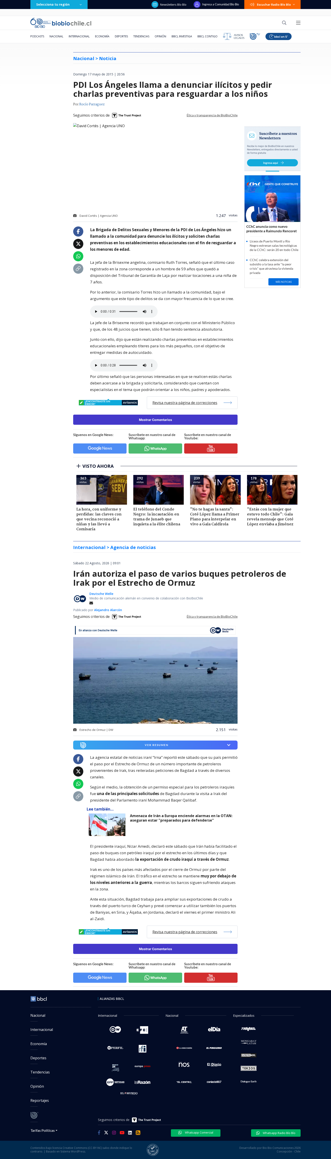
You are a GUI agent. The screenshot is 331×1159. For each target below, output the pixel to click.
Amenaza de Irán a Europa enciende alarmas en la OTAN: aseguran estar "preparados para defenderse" (181, 818)
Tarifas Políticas (43, 1130)
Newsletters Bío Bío (173, 4)
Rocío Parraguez (92, 104)
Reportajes (39, 1100)
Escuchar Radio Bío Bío (274, 4)
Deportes (121, 36)
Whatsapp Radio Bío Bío (278, 1133)
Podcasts (37, 36)
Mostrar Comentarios (155, 420)
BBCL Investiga (182, 36)
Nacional (56, 36)
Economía (102, 36)
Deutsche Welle (101, 594)
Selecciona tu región (53, 4)
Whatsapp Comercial (198, 1132)
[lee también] (108, 824)
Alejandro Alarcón (108, 610)
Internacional (79, 36)
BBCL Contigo (207, 36)
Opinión (160, 36)
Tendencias (141, 36)
